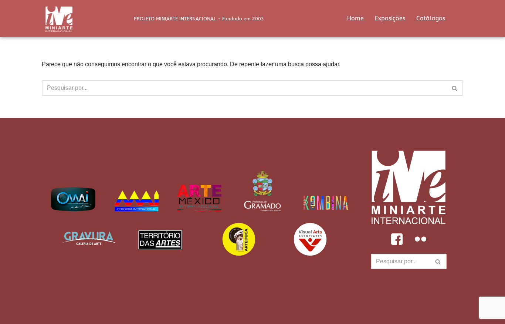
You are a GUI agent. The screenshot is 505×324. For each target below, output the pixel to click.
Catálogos (430, 18)
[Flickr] (420, 238)
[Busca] (455, 88)
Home (355, 18)
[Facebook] (396, 238)
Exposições (390, 18)
